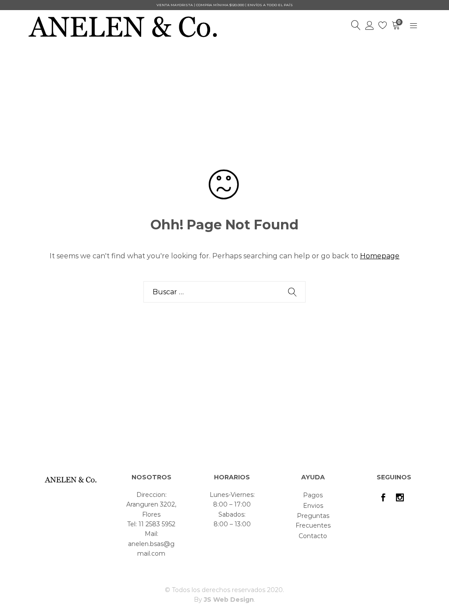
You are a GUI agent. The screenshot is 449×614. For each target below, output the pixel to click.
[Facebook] (383, 498)
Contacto (313, 536)
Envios (313, 506)
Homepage (379, 256)
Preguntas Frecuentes (313, 520)
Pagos (313, 495)
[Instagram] (400, 498)
